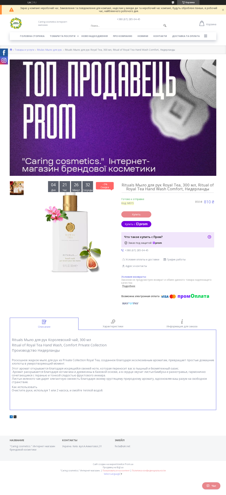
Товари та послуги (62, 36)
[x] (15, 417)
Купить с (130, 224)
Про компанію (122, 36)
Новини (143, 36)
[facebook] (11, 417)
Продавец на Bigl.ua (113, 467)
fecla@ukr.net (122, 446)
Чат (214, 485)
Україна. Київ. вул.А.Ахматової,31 (82, 446)
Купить (136, 214)
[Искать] (165, 26)
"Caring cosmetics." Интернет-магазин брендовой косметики (32, 448)
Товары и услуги (24, 49)
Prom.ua (129, 464)
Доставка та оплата (186, 36)
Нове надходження (94, 36)
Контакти (160, 36)
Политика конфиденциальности (149, 470)
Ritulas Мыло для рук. (49, 49)
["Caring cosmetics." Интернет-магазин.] (16, 23)
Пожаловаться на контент (116, 470)
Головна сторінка (32, 36)
